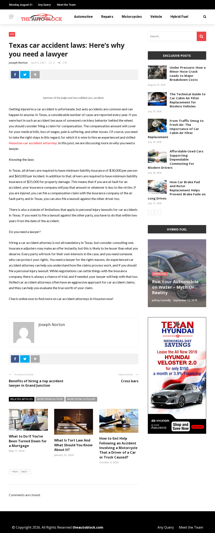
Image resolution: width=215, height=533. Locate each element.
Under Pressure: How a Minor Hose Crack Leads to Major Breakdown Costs (188, 73)
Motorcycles (132, 17)
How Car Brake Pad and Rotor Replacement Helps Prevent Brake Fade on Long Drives (177, 190)
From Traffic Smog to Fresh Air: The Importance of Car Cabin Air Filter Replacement (176, 128)
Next (24, 471)
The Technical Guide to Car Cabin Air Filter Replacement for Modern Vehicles (188, 100)
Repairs (107, 17)
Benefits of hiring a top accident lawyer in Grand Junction (36, 383)
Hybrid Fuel (179, 17)
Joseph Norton (18, 62)
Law (12, 34)
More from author (50, 399)
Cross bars (129, 381)
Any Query (44, 4)
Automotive (83, 17)
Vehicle (156, 17)
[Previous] (151, 212)
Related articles (21, 399)
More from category (81, 399)
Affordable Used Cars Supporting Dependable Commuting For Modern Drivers (175, 159)
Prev (15, 471)
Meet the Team (66, 4)
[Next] (158, 212)
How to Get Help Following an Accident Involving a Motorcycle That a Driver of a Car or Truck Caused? (118, 448)
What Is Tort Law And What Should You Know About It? (73, 445)
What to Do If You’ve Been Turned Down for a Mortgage (28, 441)
